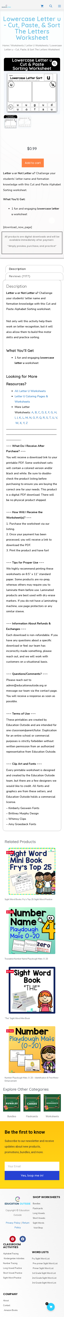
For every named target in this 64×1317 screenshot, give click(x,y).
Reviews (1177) (19, 276)
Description (17, 269)
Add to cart (33, 163)
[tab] (34, 269)
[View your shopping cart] (42, 6)
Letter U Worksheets (37, 45)
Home (5, 45)
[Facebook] (23, 1239)
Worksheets (17, 45)
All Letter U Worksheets (30, 391)
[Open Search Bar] (50, 6)
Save (11, 852)
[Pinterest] (12, 1239)
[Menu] (59, 6)
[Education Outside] (6, 6)
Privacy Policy (13, 1222)
